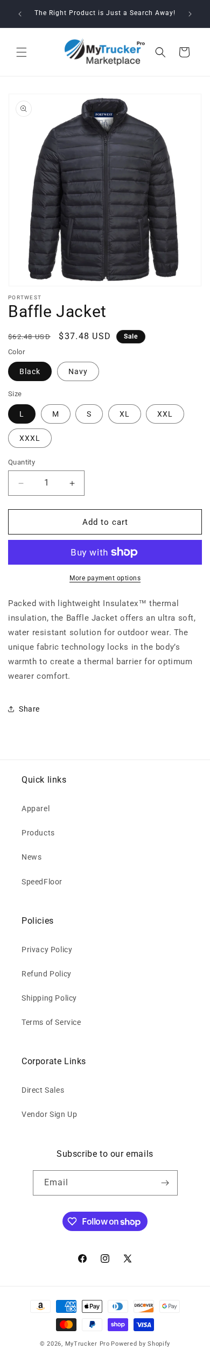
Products (38, 832)
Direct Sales (43, 1090)
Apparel (36, 808)
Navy (78, 371)
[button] (21, 52)
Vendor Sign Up (49, 1114)
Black (29, 371)
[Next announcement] (190, 14)
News (31, 857)
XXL (165, 414)
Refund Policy (47, 973)
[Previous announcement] (20, 14)
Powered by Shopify (140, 1343)
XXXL (29, 438)
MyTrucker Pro (87, 1343)
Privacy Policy (47, 949)
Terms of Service (51, 1022)
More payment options (105, 578)
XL (125, 414)
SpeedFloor (42, 881)
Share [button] (29, 709)
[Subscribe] (165, 1183)
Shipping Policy (49, 998)
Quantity (21, 462)
